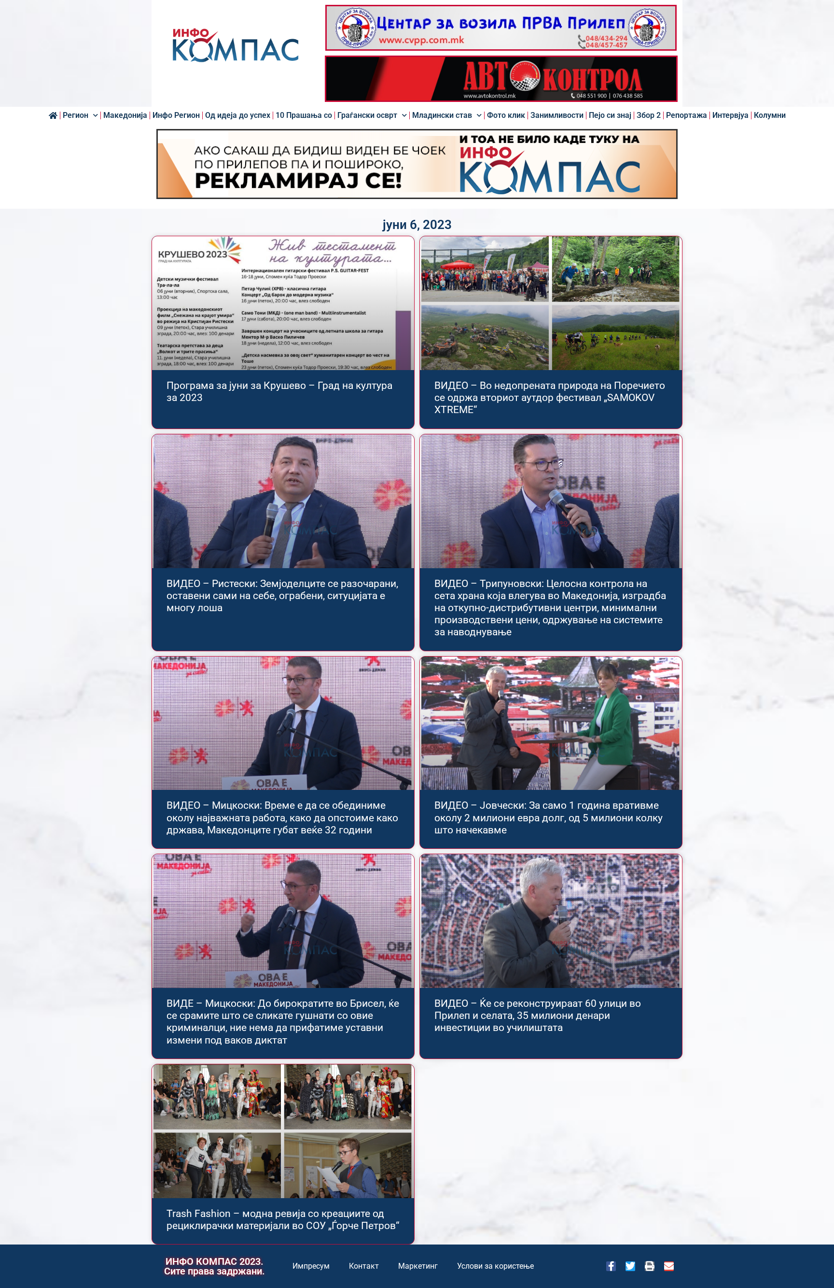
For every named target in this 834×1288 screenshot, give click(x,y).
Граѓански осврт (367, 115)
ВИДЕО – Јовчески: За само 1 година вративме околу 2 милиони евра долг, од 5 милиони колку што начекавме (548, 817)
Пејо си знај (610, 115)
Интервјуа (730, 115)
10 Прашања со (304, 115)
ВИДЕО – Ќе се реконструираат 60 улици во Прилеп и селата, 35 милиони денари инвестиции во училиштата (537, 1015)
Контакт (364, 1266)
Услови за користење (495, 1266)
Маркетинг (418, 1266)
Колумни (770, 115)
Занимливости (557, 115)
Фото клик (506, 115)
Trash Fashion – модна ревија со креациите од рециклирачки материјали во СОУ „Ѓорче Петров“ (283, 1219)
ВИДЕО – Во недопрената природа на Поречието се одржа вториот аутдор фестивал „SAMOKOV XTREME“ (549, 397)
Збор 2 (649, 115)
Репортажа (686, 115)
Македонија (125, 115)
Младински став (442, 115)
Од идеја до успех (237, 115)
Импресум (311, 1266)
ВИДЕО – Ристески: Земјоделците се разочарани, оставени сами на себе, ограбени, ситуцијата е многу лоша (282, 596)
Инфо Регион (176, 115)
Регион (75, 115)
